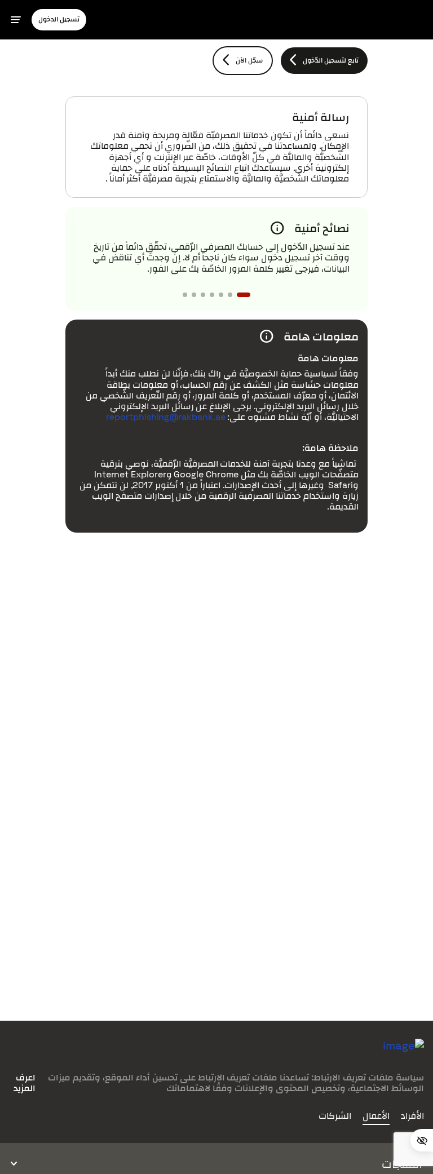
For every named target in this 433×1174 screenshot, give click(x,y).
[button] (59, 19)
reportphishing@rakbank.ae (165, 417)
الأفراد (412, 1116)
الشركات (335, 1116)
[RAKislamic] (403, 1054)
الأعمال (376, 1116)
